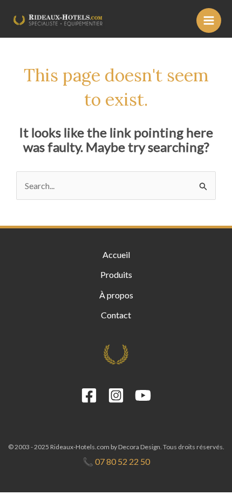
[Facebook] (89, 395)
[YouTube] (143, 395)
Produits (116, 274)
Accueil (116, 254)
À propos (116, 295)
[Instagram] (116, 395)
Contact (116, 315)
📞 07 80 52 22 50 (116, 461)
